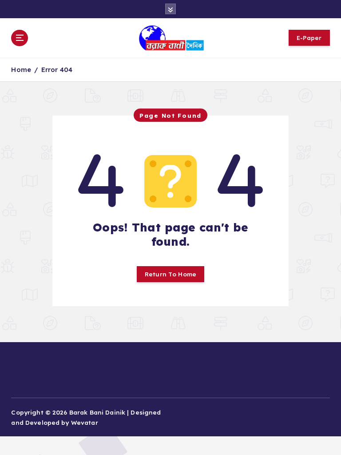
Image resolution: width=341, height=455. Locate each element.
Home (21, 69)
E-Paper (309, 37)
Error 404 (56, 69)
